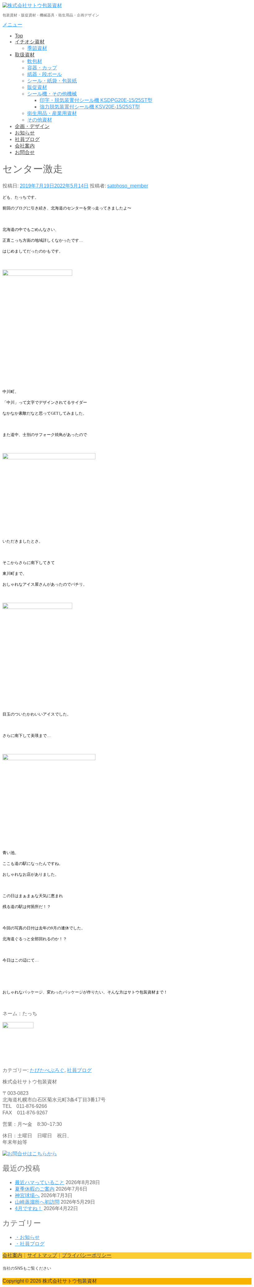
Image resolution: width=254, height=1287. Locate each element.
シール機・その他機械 (52, 93)
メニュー (12, 24)
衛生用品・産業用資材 (52, 113)
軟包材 (34, 61)
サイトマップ (42, 1255)
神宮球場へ (27, 1195)
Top (19, 35)
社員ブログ (27, 139)
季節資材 (37, 48)
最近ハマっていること (39, 1182)
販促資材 (37, 87)
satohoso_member (127, 185)
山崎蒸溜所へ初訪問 (37, 1202)
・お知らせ (27, 1237)
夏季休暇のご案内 (35, 1189)
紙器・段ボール (44, 74)
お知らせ (25, 132)
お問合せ (25, 152)
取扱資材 (25, 54)
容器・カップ (42, 67)
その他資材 (39, 119)
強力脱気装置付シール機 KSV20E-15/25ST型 (90, 106)
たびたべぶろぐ (47, 1070)
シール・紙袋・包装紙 (52, 80)
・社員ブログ (30, 1243)
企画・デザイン (32, 126)
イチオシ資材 (30, 41)
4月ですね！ (28, 1208)
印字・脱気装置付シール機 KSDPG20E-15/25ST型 (96, 100)
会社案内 (25, 145)
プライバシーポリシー (87, 1255)
